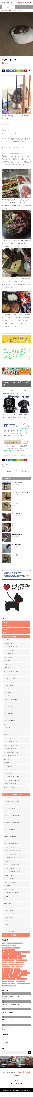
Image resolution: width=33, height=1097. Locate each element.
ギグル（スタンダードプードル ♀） (12, 843)
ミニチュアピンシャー (9, 981)
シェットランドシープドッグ (10, 956)
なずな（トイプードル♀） (10, 787)
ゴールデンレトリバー (16, 953)
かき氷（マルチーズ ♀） (10, 653)
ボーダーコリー (14, 975)
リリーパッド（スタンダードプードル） (13, 871)
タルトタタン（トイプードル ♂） (12, 646)
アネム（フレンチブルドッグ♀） (11, 790)
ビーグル (18, 968)
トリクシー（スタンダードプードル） (12, 868)
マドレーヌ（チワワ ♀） (9, 664)
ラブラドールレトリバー (9, 983)
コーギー (6, 953)
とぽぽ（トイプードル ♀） (10, 720)
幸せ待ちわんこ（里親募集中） (11, 636)
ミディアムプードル (16, 977)
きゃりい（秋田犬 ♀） (9, 917)
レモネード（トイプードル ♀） (11, 854)
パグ (14, 966)
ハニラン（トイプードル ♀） (10, 847)
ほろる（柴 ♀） (7, 696)
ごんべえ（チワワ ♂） (9, 703)
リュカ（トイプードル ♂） (10, 808)
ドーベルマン (7, 966)
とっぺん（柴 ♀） (8, 727)
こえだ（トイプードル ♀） (10, 829)
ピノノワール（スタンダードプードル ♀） (13, 857)
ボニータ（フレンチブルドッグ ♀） (12, 864)
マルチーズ (6, 977)
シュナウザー (22, 956)
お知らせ (5, 622)
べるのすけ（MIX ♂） (9, 773)
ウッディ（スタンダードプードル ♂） (12, 826)
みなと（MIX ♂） (8, 903)
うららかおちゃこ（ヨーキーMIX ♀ (12, 776)
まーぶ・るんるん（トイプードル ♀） (12, 913)
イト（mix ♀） (8, 7)
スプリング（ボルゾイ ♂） (10, 681)
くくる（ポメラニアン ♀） (10, 738)
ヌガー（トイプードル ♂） (10, 650)
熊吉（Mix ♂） (7, 920)
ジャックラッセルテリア (16, 958)
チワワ (12, 964)
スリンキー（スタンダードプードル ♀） (13, 833)
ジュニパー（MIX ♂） (9, 731)
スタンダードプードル (21, 960)
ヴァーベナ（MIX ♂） (9, 906)
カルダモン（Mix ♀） (9, 657)
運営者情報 (16, 1075)
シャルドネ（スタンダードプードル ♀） (13, 815)
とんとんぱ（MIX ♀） (9, 685)
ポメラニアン (24, 975)
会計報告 (5, 632)
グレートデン (26, 951)
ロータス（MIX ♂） (8, 797)
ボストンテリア (26, 972)
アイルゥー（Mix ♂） (9, 899)
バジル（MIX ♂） (8, 688)
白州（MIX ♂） (7, 759)
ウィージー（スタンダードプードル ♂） (13, 822)
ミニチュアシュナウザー (9, 979)
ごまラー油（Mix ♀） (9, 840)
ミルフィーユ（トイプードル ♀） (11, 745)
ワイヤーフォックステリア (23, 983)
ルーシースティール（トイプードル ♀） (13, 674)
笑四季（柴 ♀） (7, 667)
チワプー (6, 964)
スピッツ (6, 962)
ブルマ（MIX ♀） (8, 660)
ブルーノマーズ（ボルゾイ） (10, 755)
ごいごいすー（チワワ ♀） (10, 875)
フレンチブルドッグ (8, 970)
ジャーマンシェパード (9, 960)
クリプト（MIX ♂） (8, 710)
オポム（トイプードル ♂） (10, 878)
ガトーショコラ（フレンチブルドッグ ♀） (13, 752)
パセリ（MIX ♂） (8, 692)
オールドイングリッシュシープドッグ (12, 951)
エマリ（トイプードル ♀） (10, 931)
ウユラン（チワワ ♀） (9, 734)
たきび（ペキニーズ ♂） (9, 724)
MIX (4, 466)
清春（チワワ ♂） (8, 885)
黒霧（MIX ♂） (7, 762)
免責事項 (16, 1080)
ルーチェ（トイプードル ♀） (10, 836)
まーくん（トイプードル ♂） (10, 678)
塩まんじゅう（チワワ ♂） (10, 643)
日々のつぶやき (7, 625)
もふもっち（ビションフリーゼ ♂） (12, 801)
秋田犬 (13, 985)
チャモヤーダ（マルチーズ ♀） (11, 699)
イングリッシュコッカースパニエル (11, 947)
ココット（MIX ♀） (8, 928)
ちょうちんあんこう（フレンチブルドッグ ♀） (14, 717)
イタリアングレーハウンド (10, 945)
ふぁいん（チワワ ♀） (9, 896)
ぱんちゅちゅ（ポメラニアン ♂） (11, 812)
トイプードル (20, 964)
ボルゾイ (6, 975)
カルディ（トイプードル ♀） (10, 882)
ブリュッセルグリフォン (21, 970)
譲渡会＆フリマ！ (7, 629)
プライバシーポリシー (16, 1078)
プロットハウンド (8, 972)
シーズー (6, 958)
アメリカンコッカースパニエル (15, 943)
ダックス (13, 962)
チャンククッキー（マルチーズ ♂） (12, 819)
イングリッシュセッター (9, 949)
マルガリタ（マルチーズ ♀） (10, 889)
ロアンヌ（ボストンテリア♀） (11, 783)
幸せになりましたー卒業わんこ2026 (12, 794)
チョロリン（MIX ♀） (9, 910)
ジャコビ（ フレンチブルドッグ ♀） (12, 804)
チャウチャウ (21, 962)
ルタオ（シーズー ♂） (9, 713)
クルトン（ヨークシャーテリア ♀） (12, 892)
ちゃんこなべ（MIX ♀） (9, 861)
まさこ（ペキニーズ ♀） (9, 706)
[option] (8, 1062)
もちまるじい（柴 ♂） (9, 766)
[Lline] (14, 71)
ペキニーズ (17, 972)
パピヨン (20, 966)
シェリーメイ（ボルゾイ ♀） (10, 769)
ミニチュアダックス (22, 979)
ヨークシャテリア (20, 981)
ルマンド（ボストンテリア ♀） (11, 741)
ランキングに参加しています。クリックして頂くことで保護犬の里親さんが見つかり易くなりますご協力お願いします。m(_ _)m (15, 353)
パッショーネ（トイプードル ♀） (11, 671)
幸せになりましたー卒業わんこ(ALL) (12, 935)
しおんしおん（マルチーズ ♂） (11, 748)
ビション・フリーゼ (8, 968)
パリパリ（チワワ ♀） (9, 924)
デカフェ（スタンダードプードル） (12, 780)
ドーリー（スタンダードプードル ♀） (12, 850)
